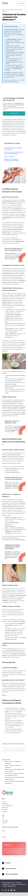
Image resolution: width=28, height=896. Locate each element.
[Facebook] (5, 750)
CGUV (13, 882)
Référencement (12, 886)
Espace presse (5, 807)
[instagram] (8, 890)
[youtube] (11, 890)
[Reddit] (11, 750)
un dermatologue (10, 427)
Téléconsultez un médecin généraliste (14, 425)
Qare (3, 9)
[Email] (22, 750)
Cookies (5, 886)
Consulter (12, 711)
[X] (8, 750)
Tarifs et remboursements (7, 805)
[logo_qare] (5, 2)
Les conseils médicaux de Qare (11, 9)
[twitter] (5, 890)
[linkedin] (14, 890)
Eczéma (20, 9)
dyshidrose (4, 613)
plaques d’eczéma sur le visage (17, 588)
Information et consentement (18, 884)
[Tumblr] (17, 750)
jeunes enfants (18, 461)
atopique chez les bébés (8, 461)
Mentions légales (6, 882)
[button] (14, 863)
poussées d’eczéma (6, 205)
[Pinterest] (19, 750)
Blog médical (4, 809)
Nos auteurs (4, 811)
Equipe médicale (5, 803)
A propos (4, 801)
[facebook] (3, 890)
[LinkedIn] (13, 750)
